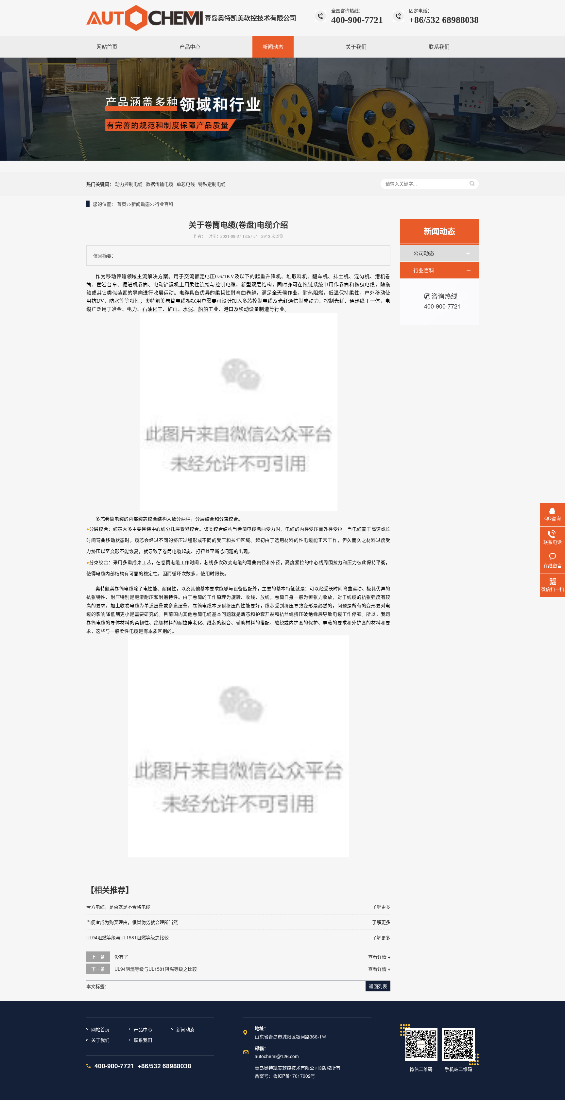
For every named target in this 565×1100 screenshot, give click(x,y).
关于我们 (100, 1040)
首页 (121, 204)
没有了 (121, 956)
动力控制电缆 (129, 184)
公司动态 (423, 253)
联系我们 (143, 1040)
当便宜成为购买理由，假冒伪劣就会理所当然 (132, 922)
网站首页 (100, 1029)
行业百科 (164, 204)
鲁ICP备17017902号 (294, 1076)
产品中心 (143, 1029)
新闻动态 (140, 204)
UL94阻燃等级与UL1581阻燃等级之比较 (127, 937)
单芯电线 (186, 184)
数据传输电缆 (159, 184)
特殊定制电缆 (212, 184)
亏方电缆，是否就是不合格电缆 (118, 906)
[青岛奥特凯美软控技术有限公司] (144, 18)
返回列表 (378, 986)
